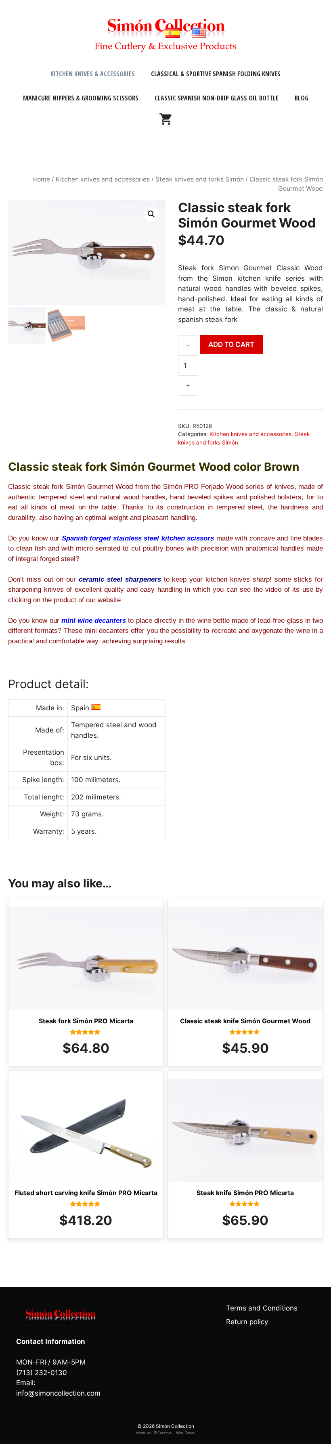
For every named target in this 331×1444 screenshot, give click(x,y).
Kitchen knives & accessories (92, 73)
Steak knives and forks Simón (199, 179)
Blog (301, 98)
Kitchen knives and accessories (103, 179)
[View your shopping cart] (165, 122)
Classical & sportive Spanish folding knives (216, 73)
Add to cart (231, 344)
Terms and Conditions (261, 1308)
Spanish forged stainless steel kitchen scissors (138, 538)
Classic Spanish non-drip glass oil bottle (217, 98)
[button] (151, 214)
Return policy (247, 1322)
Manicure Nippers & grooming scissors (80, 98)
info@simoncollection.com (58, 1393)
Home (41, 179)
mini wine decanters (93, 620)
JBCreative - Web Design (174, 1432)
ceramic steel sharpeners (118, 579)
